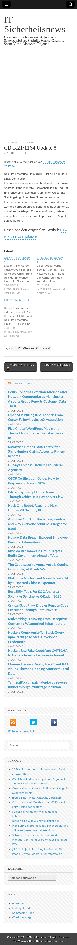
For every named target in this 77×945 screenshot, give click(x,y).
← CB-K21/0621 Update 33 (20, 367)
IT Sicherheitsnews (34, 24)
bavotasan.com (55, 941)
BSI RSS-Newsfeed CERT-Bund (20, 142)
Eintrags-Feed (21, 908)
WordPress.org (21, 917)
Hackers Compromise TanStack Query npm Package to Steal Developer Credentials (36, 637)
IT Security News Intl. (21, 731)
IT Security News (23, 383)
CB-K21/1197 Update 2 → (57, 367)
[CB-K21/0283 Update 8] (53, 275)
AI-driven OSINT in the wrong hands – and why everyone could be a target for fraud (37, 524)
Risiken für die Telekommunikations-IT (36, 820)
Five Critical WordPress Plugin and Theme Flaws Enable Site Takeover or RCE (35, 433)
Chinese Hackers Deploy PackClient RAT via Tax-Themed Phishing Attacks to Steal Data (38, 669)
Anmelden (18, 903)
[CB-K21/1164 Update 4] (20, 275)
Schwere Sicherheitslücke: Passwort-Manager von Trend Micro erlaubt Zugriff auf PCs (40, 839)
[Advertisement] (38, 98)
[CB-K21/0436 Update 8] (20, 318)
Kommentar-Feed (23, 912)
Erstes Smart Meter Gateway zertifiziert (36, 797)
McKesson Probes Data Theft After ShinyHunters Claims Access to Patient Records (36, 451)
